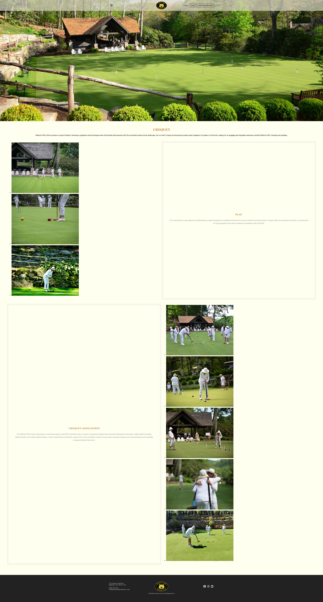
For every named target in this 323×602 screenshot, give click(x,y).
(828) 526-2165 (113, 588)
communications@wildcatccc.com (119, 589)
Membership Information (205, 5)
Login (193, 5)
